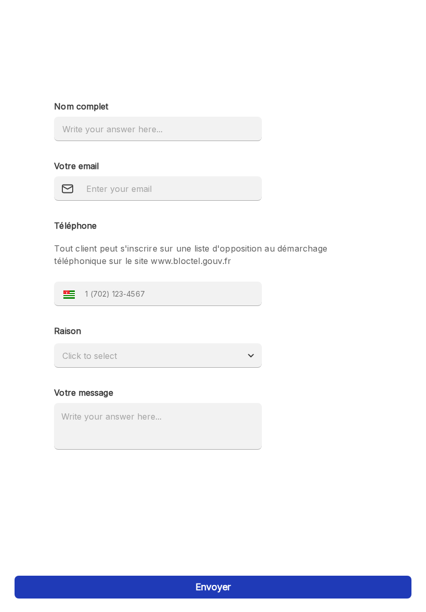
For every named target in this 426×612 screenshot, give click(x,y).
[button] (66, 294)
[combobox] (148, 355)
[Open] (251, 356)
